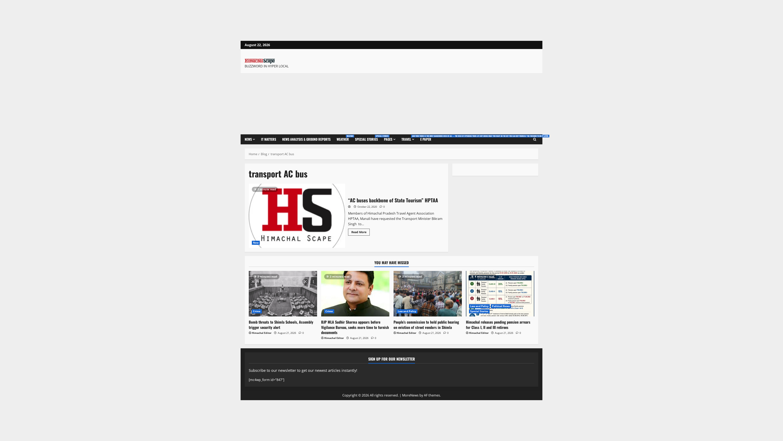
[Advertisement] (391, 103)
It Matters (268, 139)
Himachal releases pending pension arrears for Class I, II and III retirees (498, 324)
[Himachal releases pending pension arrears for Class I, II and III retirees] (500, 293)
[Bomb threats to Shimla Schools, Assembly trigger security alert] (283, 293)
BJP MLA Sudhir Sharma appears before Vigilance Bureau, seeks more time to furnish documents (355, 327)
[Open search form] (534, 139)
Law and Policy (407, 311)
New (256, 242)
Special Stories (368, 138)
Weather (344, 138)
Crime (257, 311)
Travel (409, 138)
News (248, 139)
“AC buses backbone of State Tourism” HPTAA (297, 216)
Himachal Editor (261, 333)
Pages (388, 139)
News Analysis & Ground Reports (306, 139)
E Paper (425, 139)
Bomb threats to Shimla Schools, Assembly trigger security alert (281, 324)
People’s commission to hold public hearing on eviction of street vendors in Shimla (426, 324)
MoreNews (410, 395)
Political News (501, 306)
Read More (360, 231)
